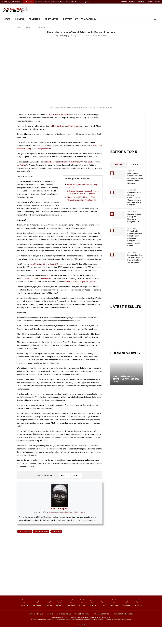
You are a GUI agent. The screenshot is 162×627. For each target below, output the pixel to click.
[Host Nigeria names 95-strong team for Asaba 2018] (126, 374)
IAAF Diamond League (41, 531)
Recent (118, 165)
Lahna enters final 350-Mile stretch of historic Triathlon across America (135, 258)
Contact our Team (81, 614)
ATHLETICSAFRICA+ (85, 19)
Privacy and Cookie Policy (123, 614)
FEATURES (34, 19)
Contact (150, 1)
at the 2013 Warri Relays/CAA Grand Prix (80, 282)
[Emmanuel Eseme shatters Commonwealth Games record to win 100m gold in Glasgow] (118, 193)
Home (18, 27)
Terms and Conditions (100, 614)
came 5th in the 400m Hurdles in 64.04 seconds (48, 264)
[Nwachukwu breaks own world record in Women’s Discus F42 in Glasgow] (118, 174)
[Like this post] (27, 559)
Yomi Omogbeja (64, 36)
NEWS (7, 19)
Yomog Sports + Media (103, 617)
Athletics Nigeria (25, 531)
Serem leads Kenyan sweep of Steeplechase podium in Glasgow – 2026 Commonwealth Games (134, 238)
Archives (132, 1)
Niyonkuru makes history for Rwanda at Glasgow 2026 (134, 218)
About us (124, 1)
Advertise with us (64, 614)
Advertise (141, 1)
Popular (135, 165)
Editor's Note (41, 27)
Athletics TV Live (36, 614)
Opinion (28, 27)
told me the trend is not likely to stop (65, 126)
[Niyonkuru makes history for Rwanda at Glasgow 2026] (118, 215)
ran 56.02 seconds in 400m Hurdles (37, 279)
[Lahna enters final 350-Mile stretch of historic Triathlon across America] (118, 256)
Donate (157, 1)
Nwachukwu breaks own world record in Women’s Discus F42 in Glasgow (57, 2)
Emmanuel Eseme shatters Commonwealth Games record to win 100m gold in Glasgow (134, 199)
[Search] (159, 19)
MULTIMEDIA (51, 19)
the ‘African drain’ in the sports (57, 115)
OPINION (19, 19)
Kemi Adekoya (56, 531)
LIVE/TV (67, 19)
